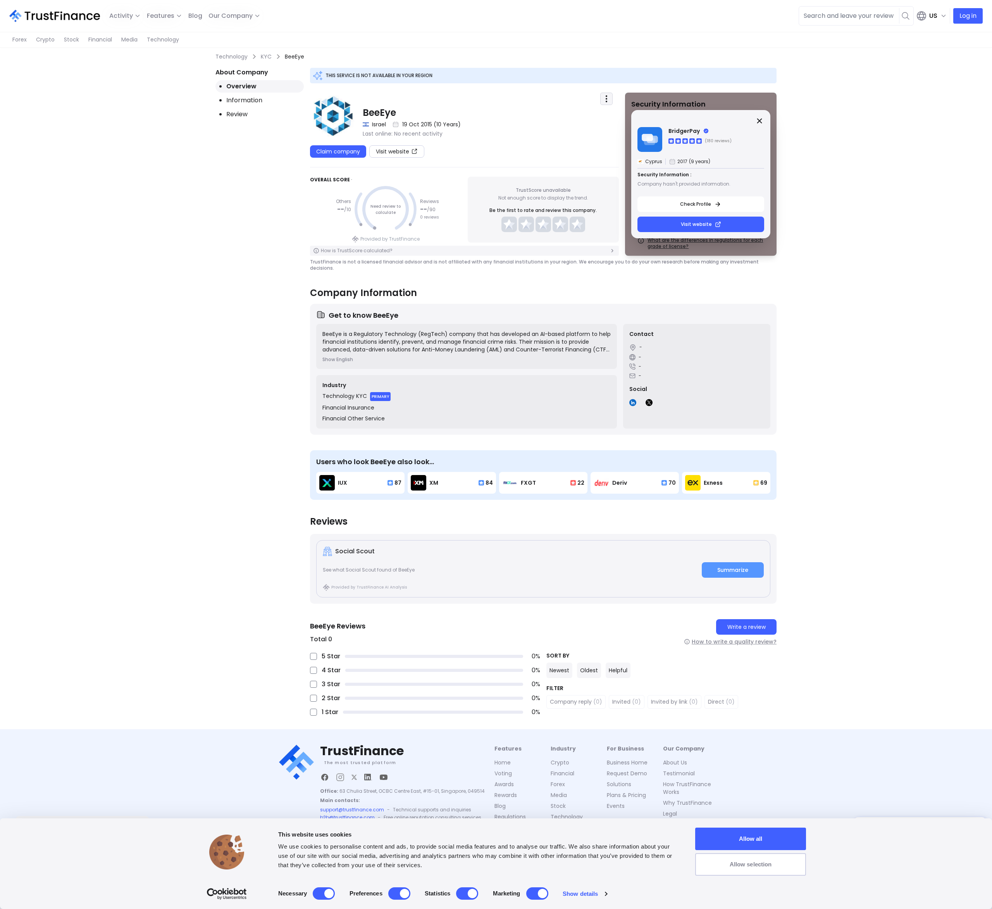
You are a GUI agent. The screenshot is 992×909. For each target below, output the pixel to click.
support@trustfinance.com (352, 810)
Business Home (627, 762)
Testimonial (679, 773)
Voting (503, 773)
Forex (19, 39)
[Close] (759, 121)
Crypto (45, 39)
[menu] (606, 99)
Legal (670, 814)
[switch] (399, 893)
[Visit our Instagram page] (340, 777)
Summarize (732, 570)
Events (616, 806)
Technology (163, 39)
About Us (675, 762)
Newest (559, 670)
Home (502, 762)
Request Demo (627, 773)
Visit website (696, 224)
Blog (195, 15)
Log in (967, 15)
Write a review (746, 627)
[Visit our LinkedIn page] (368, 777)
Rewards (505, 795)
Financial (100, 39)
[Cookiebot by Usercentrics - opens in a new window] (227, 894)
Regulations (510, 817)
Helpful (618, 670)
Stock (71, 39)
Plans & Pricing (626, 795)
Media (129, 39)
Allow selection (751, 864)
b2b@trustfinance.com (347, 817)
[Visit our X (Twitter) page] (354, 777)
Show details (580, 893)
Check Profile (695, 204)
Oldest (589, 670)
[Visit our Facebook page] (324, 777)
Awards (504, 784)
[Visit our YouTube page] (383, 777)
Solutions (619, 784)
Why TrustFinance (687, 803)
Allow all (751, 838)
